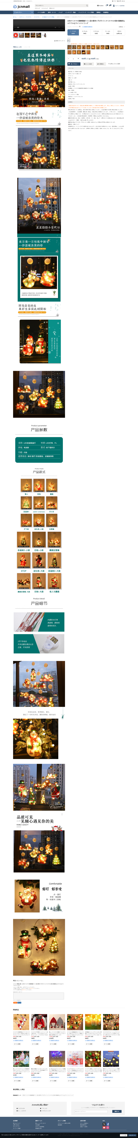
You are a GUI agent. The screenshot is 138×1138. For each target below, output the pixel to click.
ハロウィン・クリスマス (25, 17)
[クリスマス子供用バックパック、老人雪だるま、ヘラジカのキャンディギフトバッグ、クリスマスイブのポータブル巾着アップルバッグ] (39, 1022)
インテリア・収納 (70, 12)
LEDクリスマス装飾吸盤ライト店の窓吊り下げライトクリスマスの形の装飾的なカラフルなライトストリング (48, 1095)
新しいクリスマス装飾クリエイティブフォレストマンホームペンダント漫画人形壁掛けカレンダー (57, 1033)
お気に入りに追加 (114, 63)
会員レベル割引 (83, 1126)
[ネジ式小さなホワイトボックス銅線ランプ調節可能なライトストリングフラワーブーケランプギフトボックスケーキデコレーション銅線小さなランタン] (57, 1059)
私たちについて (16, 1123)
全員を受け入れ (132, 1135)
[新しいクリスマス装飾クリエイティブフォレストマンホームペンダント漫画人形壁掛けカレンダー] (57, 1022)
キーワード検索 (16, 1128)
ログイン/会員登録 (119, 5)
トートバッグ (45, 8)
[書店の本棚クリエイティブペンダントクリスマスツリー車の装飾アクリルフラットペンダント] (39, 1059)
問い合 (120, 33)
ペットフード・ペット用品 (86, 12)
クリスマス (36, 17)
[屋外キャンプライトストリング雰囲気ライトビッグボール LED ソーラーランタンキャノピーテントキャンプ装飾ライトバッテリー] (111, 1059)
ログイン (32, 988)
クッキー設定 (123, 1135)
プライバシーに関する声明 (64, 1123)
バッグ (60, 12)
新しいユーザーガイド (40, 1123)
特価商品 (105, 12)
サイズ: (69, 38)
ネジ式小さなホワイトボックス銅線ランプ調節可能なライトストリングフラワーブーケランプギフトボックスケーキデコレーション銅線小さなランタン (57, 1071)
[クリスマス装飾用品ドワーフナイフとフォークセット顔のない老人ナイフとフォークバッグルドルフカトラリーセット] (21, 1022)
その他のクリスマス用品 (48, 17)
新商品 (98, 12)
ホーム (14, 17)
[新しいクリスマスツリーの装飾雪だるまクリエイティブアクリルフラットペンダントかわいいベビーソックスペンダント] (21, 1059)
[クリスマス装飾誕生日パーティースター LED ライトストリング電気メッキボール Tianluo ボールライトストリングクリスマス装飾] (75, 1022)
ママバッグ (37, 8)
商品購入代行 (38, 1128)
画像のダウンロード (60, 40)
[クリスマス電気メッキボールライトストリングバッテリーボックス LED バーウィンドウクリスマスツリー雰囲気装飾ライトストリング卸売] (93, 1059)
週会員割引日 (83, 1125)
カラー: (84, 43)
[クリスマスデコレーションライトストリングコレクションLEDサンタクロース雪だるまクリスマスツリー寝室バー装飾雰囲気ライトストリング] (111, 1022)
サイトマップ (16, 1126)
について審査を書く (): (38, 984)
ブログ (115, 1)
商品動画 (101, 5)
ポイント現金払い (84, 1123)
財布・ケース (52, 12)
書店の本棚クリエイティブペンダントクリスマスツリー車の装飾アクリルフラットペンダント (39, 1070)
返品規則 (60, 1125)
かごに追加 (88, 64)
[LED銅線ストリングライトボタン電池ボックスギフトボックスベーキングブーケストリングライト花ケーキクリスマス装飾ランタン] (93, 1022)
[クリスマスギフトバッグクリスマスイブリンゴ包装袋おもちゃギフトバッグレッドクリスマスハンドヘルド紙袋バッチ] (75, 1059)
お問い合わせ (121, 1)
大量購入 (101, 64)
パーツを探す (41, 12)
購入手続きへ (74, 64)
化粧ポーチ (51, 8)
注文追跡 (37, 1125)
